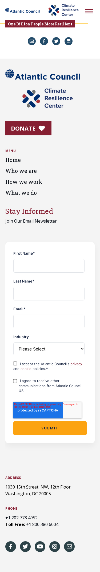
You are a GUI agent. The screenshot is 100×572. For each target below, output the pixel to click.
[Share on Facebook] (44, 41)
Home (13, 160)
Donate (24, 128)
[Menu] (89, 12)
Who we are (21, 171)
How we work (23, 182)
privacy (76, 364)
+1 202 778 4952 (21, 518)
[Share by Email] (32, 41)
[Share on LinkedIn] (69, 41)
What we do (21, 193)
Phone (11, 508)
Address (13, 478)
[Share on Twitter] (56, 41)
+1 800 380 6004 (42, 524)
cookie (27, 369)
